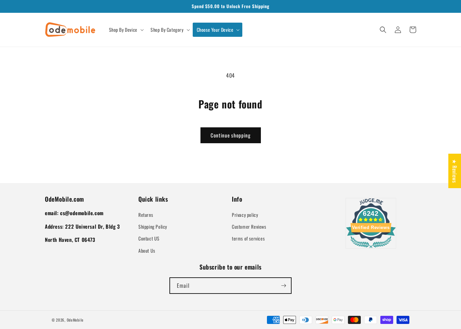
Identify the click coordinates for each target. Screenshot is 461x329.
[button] (125, 30)
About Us (146, 250)
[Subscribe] (283, 286)
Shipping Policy (152, 226)
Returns (145, 214)
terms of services (248, 238)
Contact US (149, 238)
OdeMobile (75, 320)
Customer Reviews (249, 226)
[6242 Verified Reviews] (371, 249)
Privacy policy (245, 214)
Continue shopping (231, 135)
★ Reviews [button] (455, 171)
